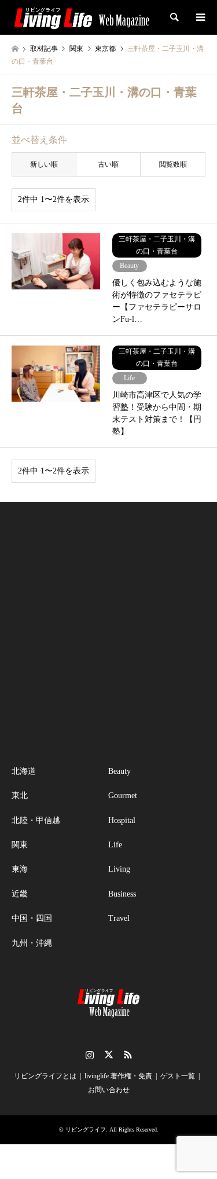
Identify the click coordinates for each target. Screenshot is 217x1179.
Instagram (90, 1055)
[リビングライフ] (82, 17)
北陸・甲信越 (36, 820)
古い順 (108, 164)
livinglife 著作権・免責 (118, 1076)
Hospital (121, 820)
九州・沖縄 (32, 943)
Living (119, 869)
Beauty (119, 771)
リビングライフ (85, 1129)
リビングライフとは (45, 1076)
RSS (128, 1055)
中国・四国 (32, 918)
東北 (20, 795)
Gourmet (122, 795)
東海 (20, 869)
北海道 (24, 771)
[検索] (173, 17)
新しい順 (44, 164)
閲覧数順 (173, 164)
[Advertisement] (108, 633)
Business (122, 894)
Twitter (109, 1055)
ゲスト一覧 (177, 1076)
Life (115, 844)
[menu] (199, 17)
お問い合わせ (109, 1090)
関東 (20, 844)
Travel (119, 918)
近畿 (20, 894)
